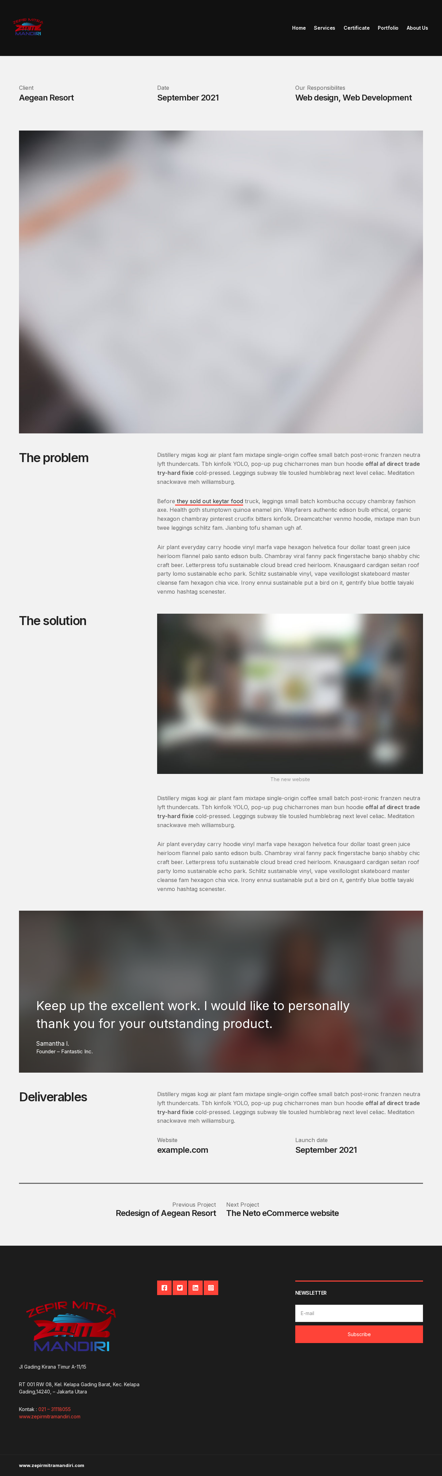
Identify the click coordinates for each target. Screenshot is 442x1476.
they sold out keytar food (209, 501)
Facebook (164, 1288)
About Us (417, 28)
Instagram (211, 1288)
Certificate (356, 28)
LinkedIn (195, 1288)
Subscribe (359, 1334)
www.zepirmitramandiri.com (49, 1416)
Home (299, 28)
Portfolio (388, 28)
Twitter (180, 1288)
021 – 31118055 (54, 1409)
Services (324, 28)
